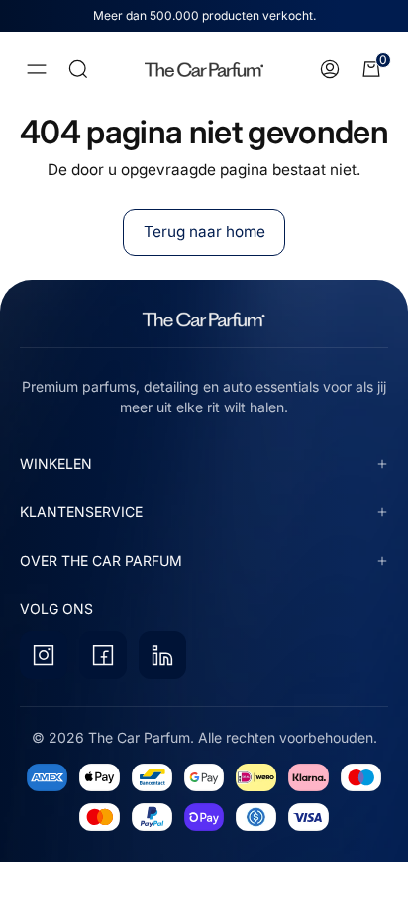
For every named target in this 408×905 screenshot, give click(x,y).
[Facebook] (103, 655)
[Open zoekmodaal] (78, 69)
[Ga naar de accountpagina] (330, 69)
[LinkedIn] (162, 655)
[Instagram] (43, 655)
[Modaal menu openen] (36, 69)
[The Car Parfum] (204, 69)
